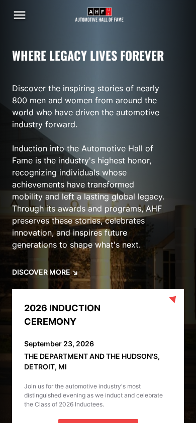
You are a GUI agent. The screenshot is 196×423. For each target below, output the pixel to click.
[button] (19, 15)
